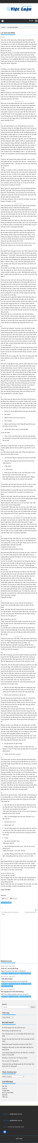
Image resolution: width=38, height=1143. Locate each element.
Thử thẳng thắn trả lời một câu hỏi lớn (9, 913)
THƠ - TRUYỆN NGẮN (6, 902)
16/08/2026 (5, 989)
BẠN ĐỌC (5, 1095)
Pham (3, 37)
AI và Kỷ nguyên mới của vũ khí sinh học (13, 1027)
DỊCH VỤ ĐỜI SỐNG (7, 1093)
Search (4, 1004)
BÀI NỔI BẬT (4, 973)
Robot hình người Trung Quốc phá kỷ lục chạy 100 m (17, 1044)
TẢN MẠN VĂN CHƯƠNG (14, 983)
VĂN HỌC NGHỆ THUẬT (25, 973)
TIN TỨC (4, 1086)
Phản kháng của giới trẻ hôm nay (11, 1031)
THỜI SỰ (4, 1088)
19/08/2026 (5, 976)
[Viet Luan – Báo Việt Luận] (2, 20)
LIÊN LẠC (5, 1097)
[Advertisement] (19, 938)
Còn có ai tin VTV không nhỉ (10, 1061)
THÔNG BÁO (5, 1090)
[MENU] (36, 21)
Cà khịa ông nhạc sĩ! (30, 912)
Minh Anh (13, 966)
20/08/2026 (5, 966)
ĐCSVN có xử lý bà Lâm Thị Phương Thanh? (15, 1058)
